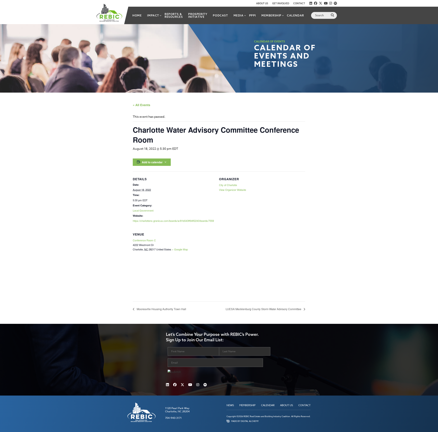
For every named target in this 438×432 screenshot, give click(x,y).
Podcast (220, 15)
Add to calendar (152, 162)
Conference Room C (144, 240)
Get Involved (280, 3)
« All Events (141, 105)
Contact (299, 3)
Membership (271, 15)
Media (239, 15)
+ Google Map (180, 249)
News (230, 405)
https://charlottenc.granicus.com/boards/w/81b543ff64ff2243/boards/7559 (173, 221)
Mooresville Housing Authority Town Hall (161, 309)
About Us (262, 3)
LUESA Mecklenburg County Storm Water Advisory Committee (264, 309)
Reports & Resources (174, 15)
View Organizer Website (232, 190)
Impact (153, 15)
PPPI (252, 15)
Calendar (295, 15)
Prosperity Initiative (197, 15)
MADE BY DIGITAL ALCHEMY (245, 421)
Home (137, 15)
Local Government (143, 210)
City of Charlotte (228, 185)
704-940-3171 (173, 418)
